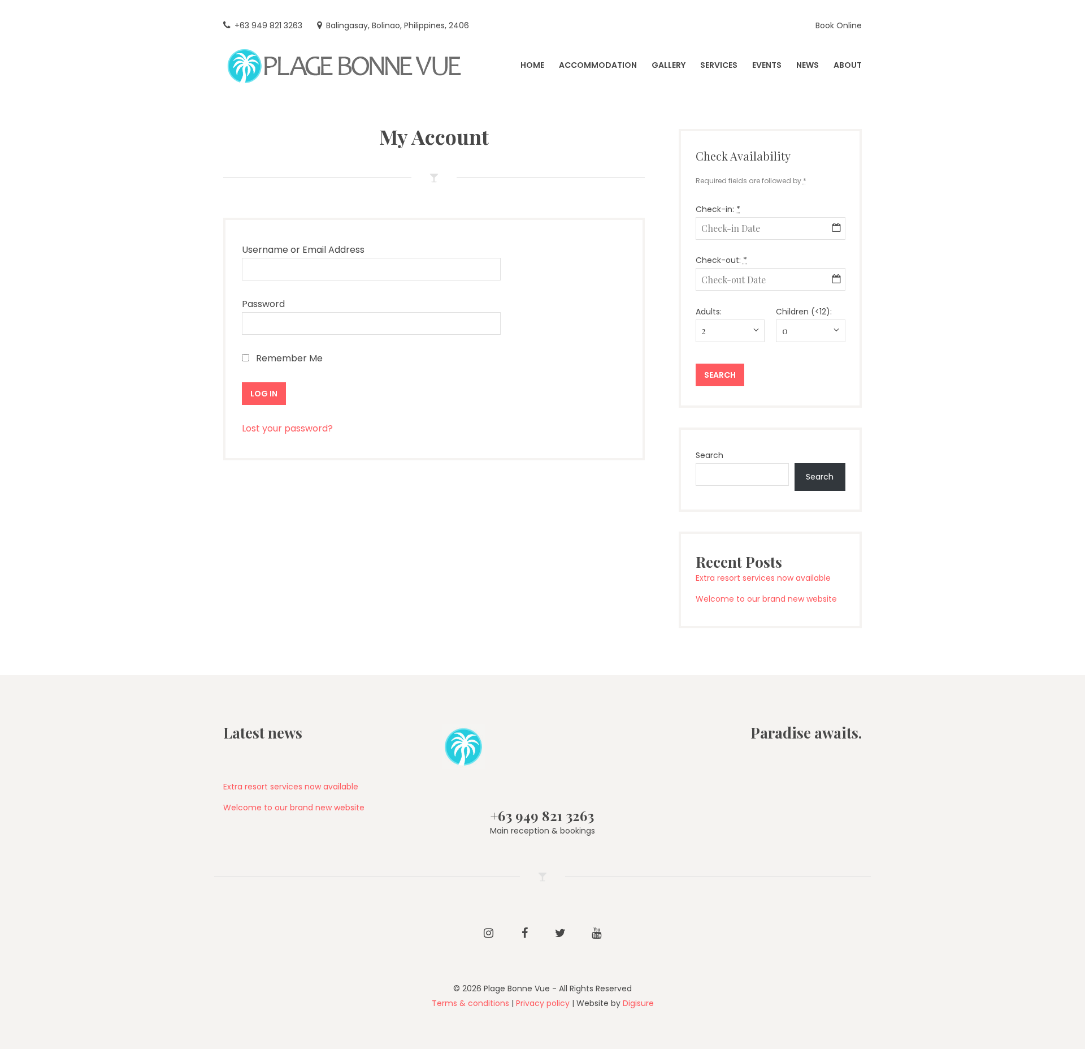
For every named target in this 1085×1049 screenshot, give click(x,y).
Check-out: (721, 260)
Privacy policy (543, 1003)
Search (709, 455)
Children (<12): (804, 311)
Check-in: (718, 209)
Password (263, 303)
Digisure (638, 1003)
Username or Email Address (303, 249)
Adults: (709, 311)
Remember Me (288, 358)
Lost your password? (287, 428)
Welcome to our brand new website (766, 599)
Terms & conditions (470, 1003)
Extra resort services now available (763, 578)
